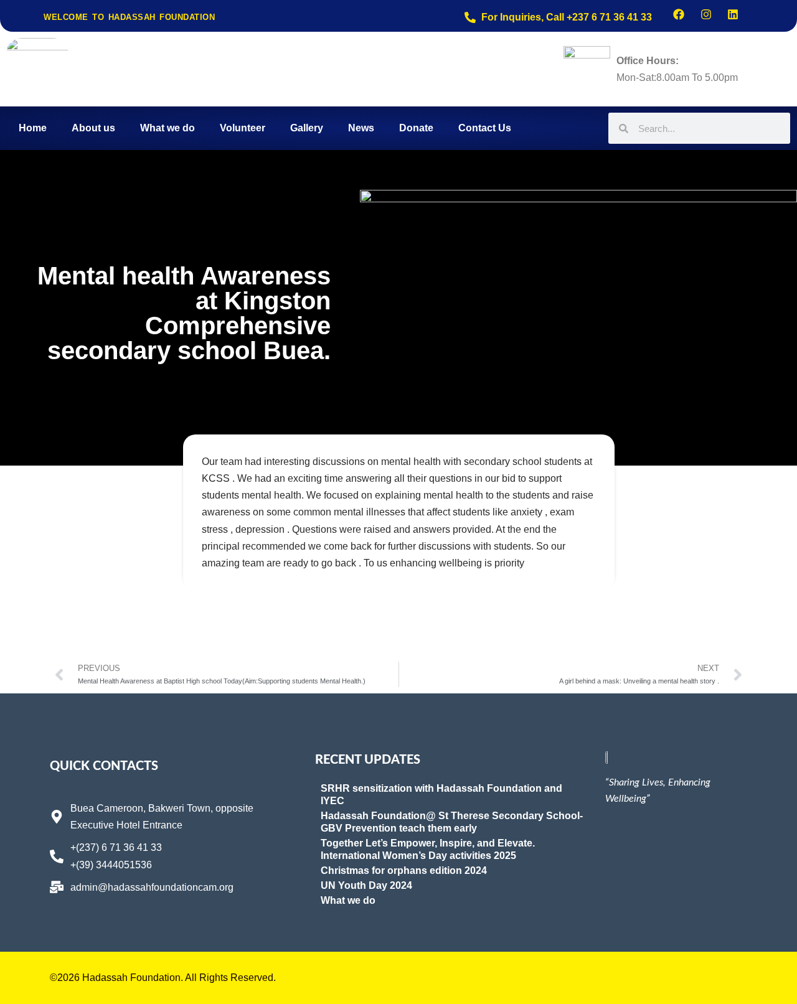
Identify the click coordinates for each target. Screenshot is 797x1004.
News (361, 128)
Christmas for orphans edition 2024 (404, 870)
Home (33, 128)
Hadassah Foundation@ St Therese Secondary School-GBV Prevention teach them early (452, 821)
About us (93, 128)
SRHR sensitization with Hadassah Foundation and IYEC (441, 794)
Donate (416, 128)
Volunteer (242, 128)
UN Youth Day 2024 (366, 885)
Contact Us (484, 128)
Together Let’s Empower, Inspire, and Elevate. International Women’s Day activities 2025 (428, 849)
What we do (167, 128)
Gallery (306, 128)
